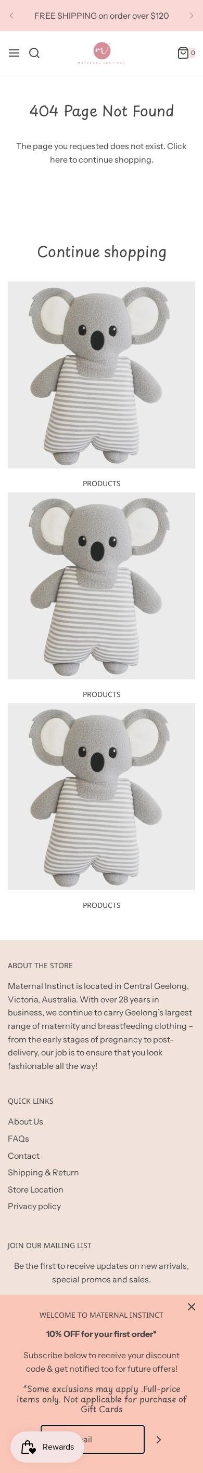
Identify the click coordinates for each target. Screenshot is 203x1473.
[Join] (159, 1439)
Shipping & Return (43, 1172)
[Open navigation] (14, 53)
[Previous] (11, 15)
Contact (24, 1155)
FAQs (18, 1138)
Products (102, 483)
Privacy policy (34, 1206)
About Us (25, 1121)
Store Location (36, 1189)
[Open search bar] (38, 53)
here (59, 159)
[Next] (191, 15)
